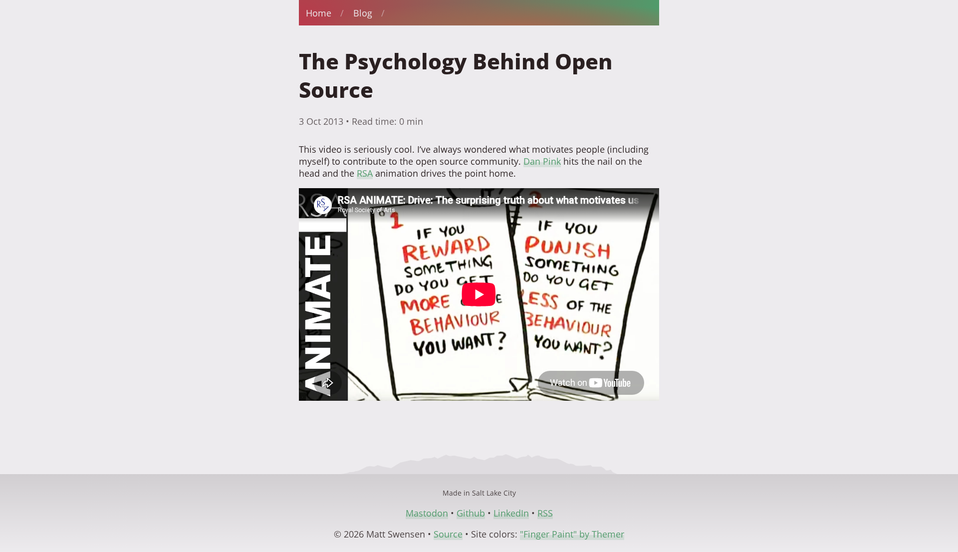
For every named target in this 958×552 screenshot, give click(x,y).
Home (318, 13)
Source (448, 534)
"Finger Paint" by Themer (572, 534)
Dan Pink (542, 161)
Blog (362, 13)
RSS (545, 513)
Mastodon (427, 513)
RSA (365, 173)
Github (471, 513)
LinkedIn (511, 513)
